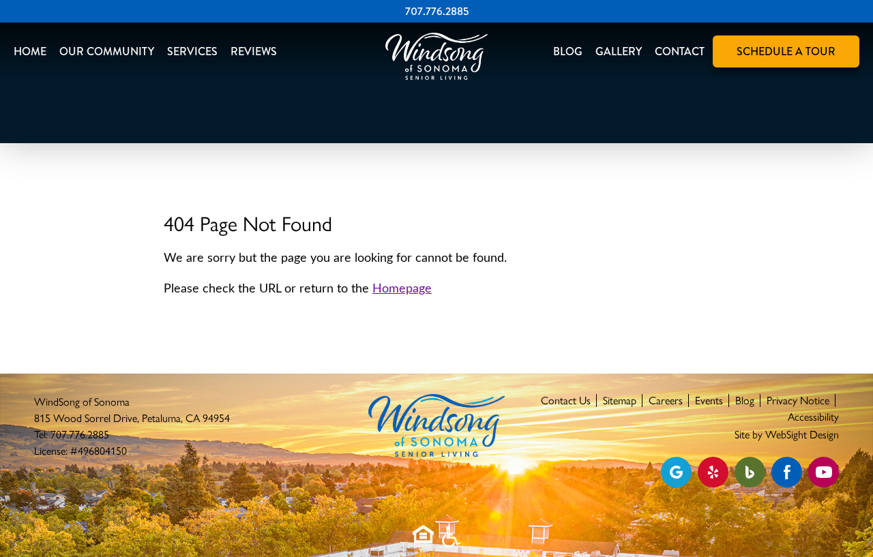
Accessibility (813, 416)
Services (192, 51)
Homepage (402, 289)
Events (709, 400)
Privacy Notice (798, 400)
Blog (567, 51)
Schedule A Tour (786, 51)
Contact (680, 51)
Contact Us (566, 400)
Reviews (254, 51)
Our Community (106, 51)
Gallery (618, 51)
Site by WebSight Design (787, 434)
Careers (666, 400)
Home (30, 51)
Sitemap (619, 400)
